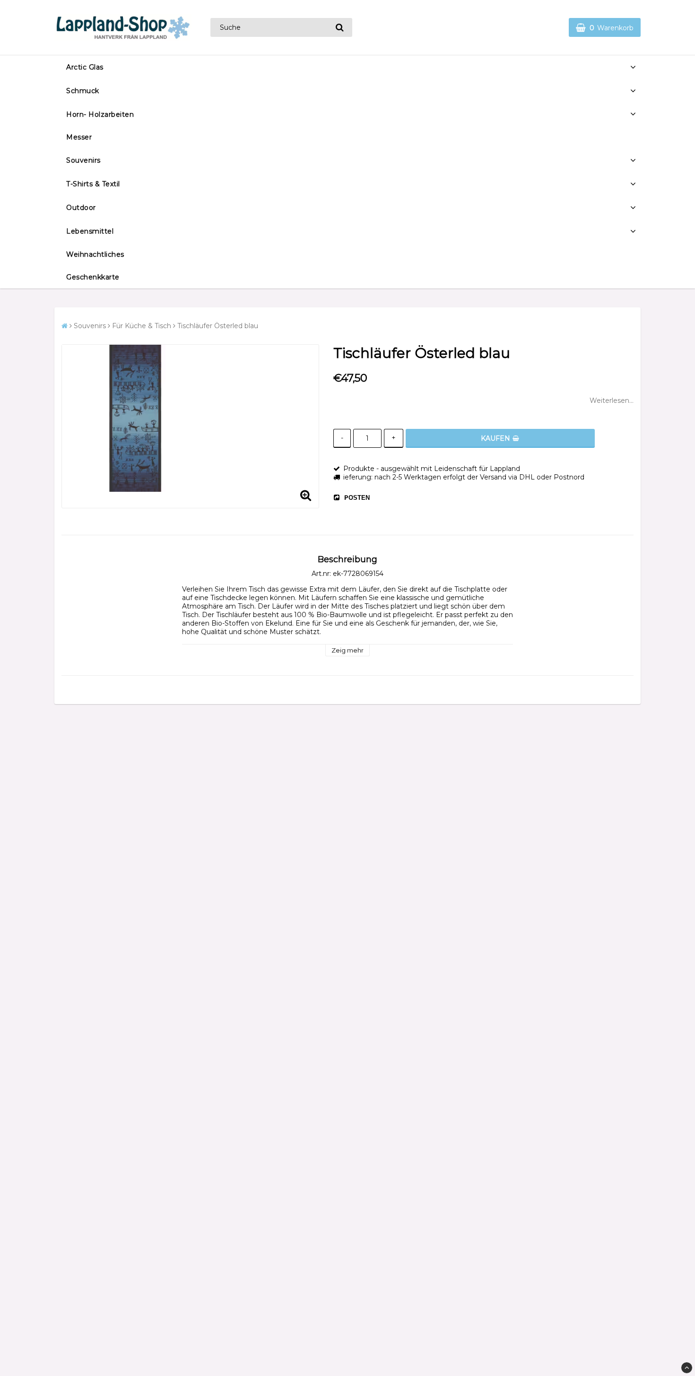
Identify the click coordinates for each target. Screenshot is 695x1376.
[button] (605, 27)
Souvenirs (83, 160)
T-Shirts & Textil (93, 184)
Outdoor (81, 207)
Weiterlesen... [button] (612, 400)
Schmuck (82, 91)
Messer (79, 137)
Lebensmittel (89, 231)
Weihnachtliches (95, 254)
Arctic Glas (85, 67)
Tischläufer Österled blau (217, 326)
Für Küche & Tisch (141, 326)
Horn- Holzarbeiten (100, 114)
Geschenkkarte (93, 277)
